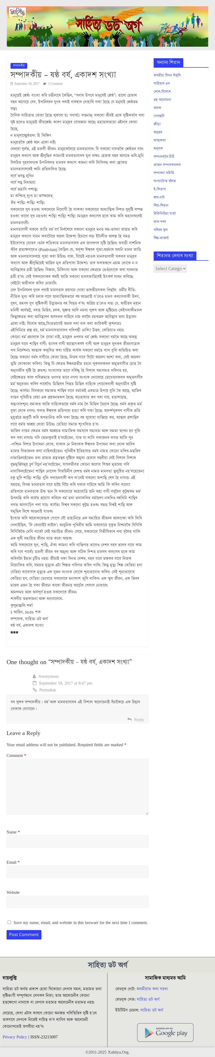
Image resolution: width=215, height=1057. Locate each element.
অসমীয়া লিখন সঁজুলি (167, 75)
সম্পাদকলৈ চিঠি (164, 156)
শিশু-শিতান (161, 205)
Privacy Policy (15, 1037)
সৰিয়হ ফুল (161, 230)
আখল (157, 108)
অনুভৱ (158, 132)
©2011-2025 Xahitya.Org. (107, 1052)
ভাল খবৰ (160, 222)
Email (13, 862)
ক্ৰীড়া (157, 124)
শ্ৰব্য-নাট (159, 197)
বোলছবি (159, 116)
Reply (139, 720)
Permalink (47, 690)
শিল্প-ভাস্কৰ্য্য (161, 238)
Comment (16, 756)
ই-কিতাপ (160, 189)
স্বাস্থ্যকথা (160, 140)
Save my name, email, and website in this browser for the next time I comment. (81, 923)
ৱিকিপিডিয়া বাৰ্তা (165, 213)
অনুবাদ (158, 148)
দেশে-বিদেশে (162, 91)
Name (13, 832)
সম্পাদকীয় (19, 65)
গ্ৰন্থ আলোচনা (162, 100)
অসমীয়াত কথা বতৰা (153, 989)
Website (13, 892)
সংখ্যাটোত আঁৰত (165, 181)
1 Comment (55, 84)
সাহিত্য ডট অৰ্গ (148, 999)
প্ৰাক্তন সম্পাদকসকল (167, 165)
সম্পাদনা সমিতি (164, 173)
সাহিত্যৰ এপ (162, 83)
